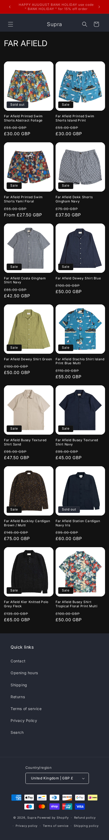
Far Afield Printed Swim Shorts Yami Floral (23, 199)
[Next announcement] (99, 7)
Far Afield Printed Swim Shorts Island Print (75, 118)
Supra (32, 817)
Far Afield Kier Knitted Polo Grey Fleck (26, 604)
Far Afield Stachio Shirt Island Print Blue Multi (80, 361)
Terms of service (26, 708)
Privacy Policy (24, 720)
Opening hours (24, 673)
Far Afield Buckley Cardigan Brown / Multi (27, 523)
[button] (10, 24)
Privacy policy (27, 826)
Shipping (19, 685)
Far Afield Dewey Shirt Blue (78, 278)
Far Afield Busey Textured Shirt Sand (25, 442)
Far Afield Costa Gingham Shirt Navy (25, 280)
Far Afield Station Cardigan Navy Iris (78, 523)
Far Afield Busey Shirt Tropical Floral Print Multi (76, 604)
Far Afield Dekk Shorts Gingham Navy (74, 199)
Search (17, 732)
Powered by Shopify (53, 817)
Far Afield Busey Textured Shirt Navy (77, 442)
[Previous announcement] (10, 7)
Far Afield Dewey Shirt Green (28, 359)
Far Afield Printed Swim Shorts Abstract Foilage (23, 118)
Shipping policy (86, 826)
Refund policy (85, 817)
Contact (18, 661)
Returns (18, 697)
